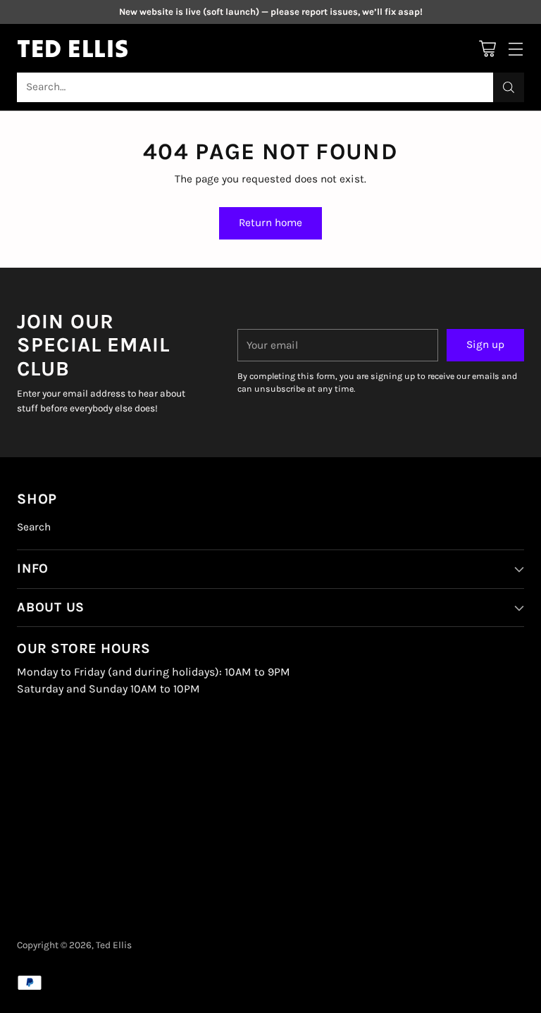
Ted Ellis (114, 944)
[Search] (508, 87)
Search (34, 527)
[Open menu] (515, 48)
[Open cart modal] (487, 48)
